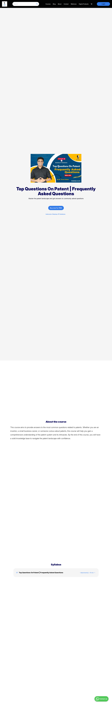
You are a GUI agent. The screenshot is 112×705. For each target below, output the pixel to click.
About (59, 4)
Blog (54, 4)
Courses (48, 4)
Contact (66, 4)
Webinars (74, 4)
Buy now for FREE (56, 208)
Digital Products (84, 4)
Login (103, 4)
